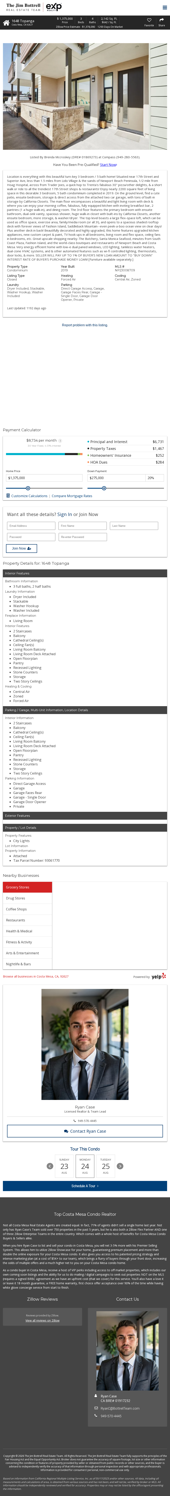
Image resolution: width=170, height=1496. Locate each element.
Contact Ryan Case (88, 1131)
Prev (50, 1166)
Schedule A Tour (83, 1186)
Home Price (13, 471)
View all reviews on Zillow (43, 1320)
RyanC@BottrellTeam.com (120, 1408)
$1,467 (158, 448)
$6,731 (158, 441)
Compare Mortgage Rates (72, 496)
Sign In (64, 514)
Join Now (19, 548)
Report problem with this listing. (85, 325)
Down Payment (97, 471)
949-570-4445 (87, 1121)
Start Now (108, 164)
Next (120, 1166)
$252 (160, 455)
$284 (160, 462)
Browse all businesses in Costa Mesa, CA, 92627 (35, 976)
